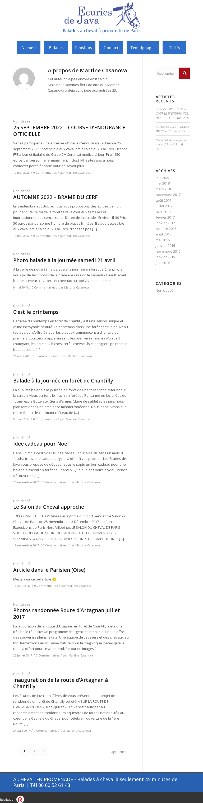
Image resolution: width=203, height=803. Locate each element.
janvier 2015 (165, 256)
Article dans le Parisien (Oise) (49, 569)
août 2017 (163, 200)
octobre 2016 (166, 228)
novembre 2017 (168, 194)
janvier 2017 (165, 222)
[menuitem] (28, 47)
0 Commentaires (45, 172)
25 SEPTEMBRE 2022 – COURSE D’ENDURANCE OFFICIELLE (69, 131)
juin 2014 (163, 262)
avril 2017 (163, 211)
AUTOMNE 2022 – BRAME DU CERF (55, 197)
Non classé (21, 121)
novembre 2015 (168, 251)
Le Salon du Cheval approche (48, 506)
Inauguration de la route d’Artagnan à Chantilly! (60, 683)
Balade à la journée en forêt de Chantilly (63, 380)
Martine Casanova (78, 172)
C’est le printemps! (36, 312)
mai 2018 (163, 183)
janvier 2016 (165, 245)
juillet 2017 (164, 206)
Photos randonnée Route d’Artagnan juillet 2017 (66, 613)
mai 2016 (163, 240)
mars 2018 (164, 189)
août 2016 (163, 234)
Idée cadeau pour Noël (41, 443)
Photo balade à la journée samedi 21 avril (64, 260)
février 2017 (165, 217)
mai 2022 (163, 177)
